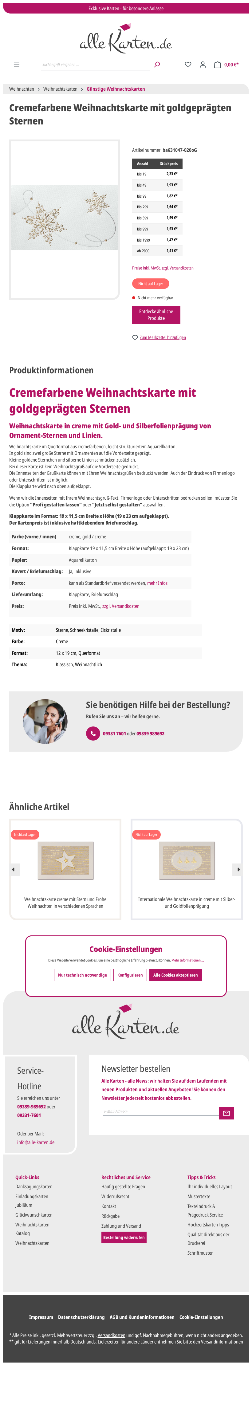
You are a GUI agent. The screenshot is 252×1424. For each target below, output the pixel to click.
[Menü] (16, 65)
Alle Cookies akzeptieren (175, 975)
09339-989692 (31, 1106)
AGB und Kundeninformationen (142, 1317)
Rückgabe (110, 1216)
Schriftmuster (200, 1252)
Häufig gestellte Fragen (123, 1186)
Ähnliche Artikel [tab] (39, 806)
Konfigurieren (130, 975)
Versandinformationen (222, 1341)
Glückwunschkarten (34, 1214)
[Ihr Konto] (202, 64)
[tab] (51, 370)
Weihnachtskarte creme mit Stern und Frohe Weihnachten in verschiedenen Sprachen (65, 902)
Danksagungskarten (34, 1186)
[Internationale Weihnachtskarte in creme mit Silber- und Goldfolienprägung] (186, 860)
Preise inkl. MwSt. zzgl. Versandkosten (163, 268)
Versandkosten (111, 1335)
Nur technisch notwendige (82, 975)
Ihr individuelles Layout (209, 1186)
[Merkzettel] (188, 64)
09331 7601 (114, 733)
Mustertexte (198, 1196)
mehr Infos (157, 583)
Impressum (41, 1317)
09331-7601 (29, 1115)
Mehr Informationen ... (187, 960)
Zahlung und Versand (121, 1225)
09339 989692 (150, 733)
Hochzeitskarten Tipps (208, 1224)
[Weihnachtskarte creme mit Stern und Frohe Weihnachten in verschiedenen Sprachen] (65, 860)
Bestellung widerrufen (124, 1237)
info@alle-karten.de (35, 1142)
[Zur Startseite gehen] (126, 38)
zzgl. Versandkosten (121, 606)
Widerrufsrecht (115, 1196)
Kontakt (108, 1206)
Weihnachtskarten (32, 1243)
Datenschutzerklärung (81, 1317)
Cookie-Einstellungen (201, 1317)
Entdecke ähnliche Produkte (156, 314)
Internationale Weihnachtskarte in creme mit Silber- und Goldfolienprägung (186, 902)
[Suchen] (157, 64)
